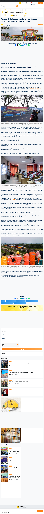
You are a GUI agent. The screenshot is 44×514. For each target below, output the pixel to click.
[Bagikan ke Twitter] (17, 45)
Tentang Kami (4, 5)
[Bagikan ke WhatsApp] (29, 45)
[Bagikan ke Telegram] (26, 45)
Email (3, 334)
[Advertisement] (22, 55)
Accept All (40, 510)
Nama (3, 329)
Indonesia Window (8, 23)
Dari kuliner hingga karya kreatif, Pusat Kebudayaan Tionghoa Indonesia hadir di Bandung (17, 0)
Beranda (3, 2)
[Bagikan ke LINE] (20, 45)
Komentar (4, 338)
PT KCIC (13, 199)
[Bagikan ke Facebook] (15, 45)
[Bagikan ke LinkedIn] (22, 45)
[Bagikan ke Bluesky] (24, 45)
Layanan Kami (4, 7)
